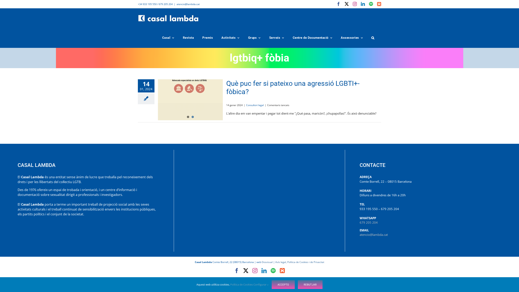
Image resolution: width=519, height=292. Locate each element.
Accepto (283, 284)
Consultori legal (255, 105)
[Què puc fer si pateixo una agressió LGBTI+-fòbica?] (190, 99)
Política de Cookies (241, 284)
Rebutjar (310, 284)
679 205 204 (369, 222)
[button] (373, 38)
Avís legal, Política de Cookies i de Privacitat (299, 262)
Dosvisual (267, 262)
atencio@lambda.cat (188, 4)
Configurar (260, 284)
